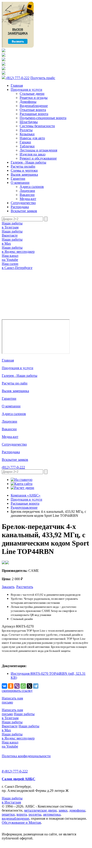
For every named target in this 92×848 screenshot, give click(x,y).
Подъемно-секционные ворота (43, 118)
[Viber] (17, 686)
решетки (8, 814)
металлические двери (40, 810)
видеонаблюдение (15, 818)
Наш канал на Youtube (10, 258)
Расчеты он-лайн (14, 383)
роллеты (35, 814)
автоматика (52, 814)
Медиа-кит (28, 199)
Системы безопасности (37, 126)
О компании (20, 182)
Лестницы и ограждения (38, 150)
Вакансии (27, 195)
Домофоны (28, 102)
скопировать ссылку (17, 691)
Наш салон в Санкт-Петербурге (17, 266)
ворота (22, 814)
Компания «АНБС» (25, 495)
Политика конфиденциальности (26, 756)
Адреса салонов (32, 187)
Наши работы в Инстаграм (12, 800)
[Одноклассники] (10, 686)
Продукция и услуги (26, 89)
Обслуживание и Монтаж (21, 822)
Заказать (8, 587)
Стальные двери (32, 93)
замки (63, 810)
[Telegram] (35, 686)
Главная (17, 85)
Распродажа (20, 207)
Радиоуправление (24, 507)
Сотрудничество (23, 203)
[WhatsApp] (23, 686)
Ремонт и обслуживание (38, 158)
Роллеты (26, 130)
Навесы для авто (32, 138)
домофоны (77, 810)
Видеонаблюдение (34, 106)
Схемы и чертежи (24, 170)
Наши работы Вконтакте (12, 233)
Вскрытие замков (24, 211)
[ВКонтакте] (4, 686)
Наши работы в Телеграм (12, 225)
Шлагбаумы (29, 122)
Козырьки (27, 134)
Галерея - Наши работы (28, 162)
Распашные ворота (34, 114)
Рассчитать (24, 587)
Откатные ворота (33, 110)
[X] (29, 686)
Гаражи (25, 142)
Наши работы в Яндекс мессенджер (18, 249)
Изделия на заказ (32, 154)
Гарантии (18, 178)
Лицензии (27, 191)
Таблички (27, 146)
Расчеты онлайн (23, 166)
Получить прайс (42, 78)
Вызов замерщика (24, 174)
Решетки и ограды (34, 98)
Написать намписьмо (12, 700)
